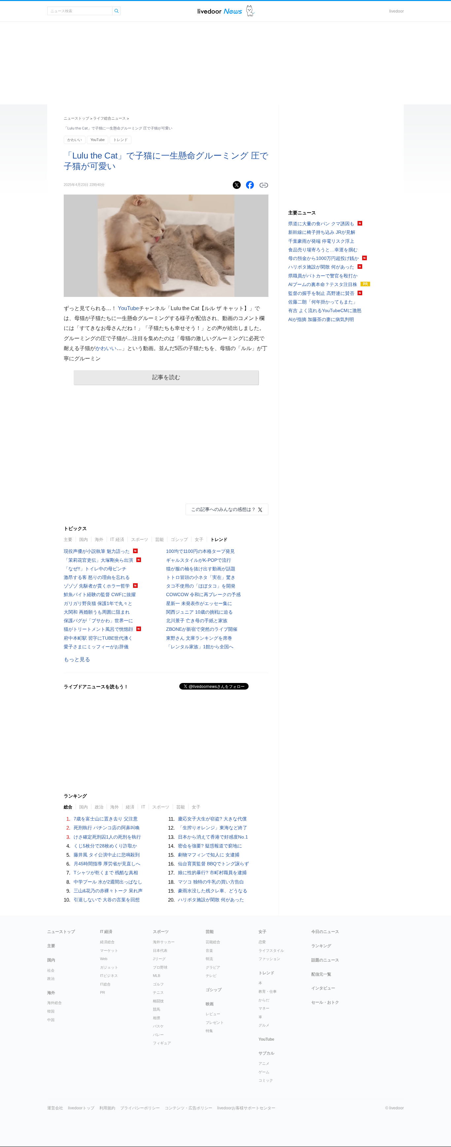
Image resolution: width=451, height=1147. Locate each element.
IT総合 (105, 984)
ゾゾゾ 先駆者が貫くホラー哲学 (97, 586)
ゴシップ (179, 539)
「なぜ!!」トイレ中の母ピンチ (95, 568)
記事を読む (166, 377)
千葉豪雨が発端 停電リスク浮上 (321, 241)
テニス (158, 992)
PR (102, 992)
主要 (68, 539)
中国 (50, 1020)
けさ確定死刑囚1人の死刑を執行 (107, 837)
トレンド (120, 140)
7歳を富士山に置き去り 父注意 (106, 818)
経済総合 (107, 942)
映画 (210, 1004)
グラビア (213, 967)
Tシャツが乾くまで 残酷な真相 (106, 872)
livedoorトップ (81, 1108)
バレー (158, 1035)
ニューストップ (76, 118)
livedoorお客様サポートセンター (246, 1108)
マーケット (109, 950)
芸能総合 (213, 942)
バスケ (158, 1026)
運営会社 (55, 1108)
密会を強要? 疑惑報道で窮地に (210, 845)
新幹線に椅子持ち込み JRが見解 (321, 232)
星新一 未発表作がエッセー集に (199, 603)
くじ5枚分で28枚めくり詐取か (105, 845)
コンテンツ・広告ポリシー (188, 1108)
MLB (156, 976)
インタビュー (323, 988)
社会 (50, 970)
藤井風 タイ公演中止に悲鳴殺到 (107, 854)
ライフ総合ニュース (109, 118)
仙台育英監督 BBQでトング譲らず (213, 863)
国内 (83, 539)
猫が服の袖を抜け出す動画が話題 (200, 568)
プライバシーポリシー (140, 1108)
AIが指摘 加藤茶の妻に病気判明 (321, 319)
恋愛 (262, 942)
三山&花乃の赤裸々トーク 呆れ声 (108, 890)
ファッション (269, 959)
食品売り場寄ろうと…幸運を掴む (323, 249)
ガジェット (109, 967)
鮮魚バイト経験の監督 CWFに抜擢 (100, 594)
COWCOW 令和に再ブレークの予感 (203, 594)
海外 (99, 539)
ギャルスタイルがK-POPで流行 (198, 560)
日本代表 (160, 950)
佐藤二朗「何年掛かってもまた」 (323, 302)
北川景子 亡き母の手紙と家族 (196, 620)
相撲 (156, 1018)
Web (103, 959)
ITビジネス (109, 976)
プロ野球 (160, 967)
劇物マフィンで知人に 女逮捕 (208, 854)
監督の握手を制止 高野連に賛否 (321, 293)
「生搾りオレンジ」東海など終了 (212, 827)
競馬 (156, 1009)
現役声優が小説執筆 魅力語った (97, 551)
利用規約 (107, 1108)
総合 (68, 807)
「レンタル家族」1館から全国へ (199, 646)
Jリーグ (159, 959)
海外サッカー (164, 942)
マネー (264, 1008)
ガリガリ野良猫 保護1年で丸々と (98, 603)
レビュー (213, 1014)
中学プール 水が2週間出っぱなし (108, 881)
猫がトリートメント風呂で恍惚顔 (98, 629)
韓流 (209, 959)
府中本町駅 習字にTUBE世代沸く (98, 638)
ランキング (321, 946)
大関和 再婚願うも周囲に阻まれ (97, 612)
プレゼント (215, 1022)
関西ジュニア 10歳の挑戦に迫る (199, 612)
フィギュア (162, 1043)
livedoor (396, 11)
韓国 (50, 1011)
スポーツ (139, 539)
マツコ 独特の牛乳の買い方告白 (211, 881)
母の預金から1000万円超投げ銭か (323, 258)
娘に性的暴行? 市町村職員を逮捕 (212, 872)
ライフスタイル (271, 950)
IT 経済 (117, 539)
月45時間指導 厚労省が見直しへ (107, 863)
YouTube (97, 140)
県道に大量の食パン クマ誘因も (321, 223)
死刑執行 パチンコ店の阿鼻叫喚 (107, 827)
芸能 (159, 539)
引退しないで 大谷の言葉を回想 (107, 899)
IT (143, 807)
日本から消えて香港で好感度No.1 (213, 837)
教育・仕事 (268, 991)
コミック (266, 1080)
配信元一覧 (321, 974)
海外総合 (54, 1003)
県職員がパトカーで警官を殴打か (323, 275)
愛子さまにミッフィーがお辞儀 (96, 646)
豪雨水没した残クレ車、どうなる (212, 890)
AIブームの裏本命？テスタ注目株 (322, 284)
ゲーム (264, 1072)
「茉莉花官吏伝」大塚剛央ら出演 (98, 560)
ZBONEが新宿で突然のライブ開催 (201, 629)
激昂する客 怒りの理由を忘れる (97, 577)
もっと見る (77, 659)
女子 (199, 539)
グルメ (264, 1025)
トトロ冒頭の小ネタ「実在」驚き (200, 577)
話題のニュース (325, 960)
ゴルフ (158, 984)
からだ (264, 1000)
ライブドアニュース (220, 11)
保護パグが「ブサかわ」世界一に (98, 620)
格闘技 (158, 1001)
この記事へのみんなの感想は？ (223, 509)
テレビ (211, 976)
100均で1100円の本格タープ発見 (200, 551)
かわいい (74, 140)
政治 (99, 807)
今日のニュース (325, 931)
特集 (209, 1031)
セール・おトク (325, 1002)
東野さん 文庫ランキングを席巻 (199, 638)
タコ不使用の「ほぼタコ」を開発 (200, 586)
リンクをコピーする (263, 185)
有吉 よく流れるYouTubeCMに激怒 (325, 310)
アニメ (264, 1063)
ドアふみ (250, 11)
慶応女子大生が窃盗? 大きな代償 (212, 818)
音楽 (209, 950)
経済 (130, 807)
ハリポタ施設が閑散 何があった (211, 899)
